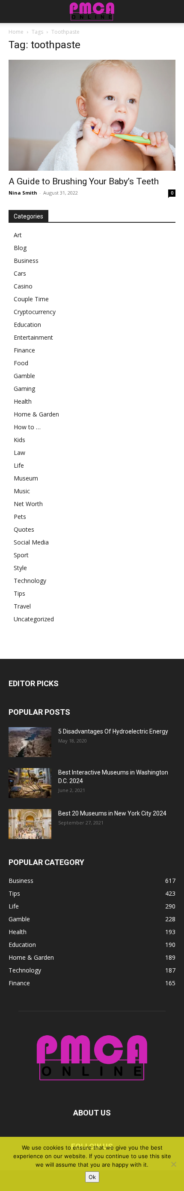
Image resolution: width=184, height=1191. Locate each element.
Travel (22, 606)
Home (16, 31)
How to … (27, 427)
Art (18, 235)
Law (19, 452)
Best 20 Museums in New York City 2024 (112, 813)
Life (19, 465)
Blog (20, 248)
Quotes (24, 529)
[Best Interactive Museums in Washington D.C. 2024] (30, 783)
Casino (23, 286)
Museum (26, 478)
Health (23, 401)
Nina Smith (23, 192)
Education (27, 324)
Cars (20, 273)
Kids (19, 440)
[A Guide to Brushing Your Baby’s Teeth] (92, 115)
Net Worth (28, 504)
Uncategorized (34, 619)
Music (22, 491)
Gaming (24, 388)
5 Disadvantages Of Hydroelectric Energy (113, 731)
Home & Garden (36, 414)
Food (21, 363)
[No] (173, 1164)
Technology (30, 581)
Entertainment (33, 337)
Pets (20, 517)
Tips (19, 593)
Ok (92, 1177)
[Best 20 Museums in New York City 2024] (30, 824)
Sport (21, 555)
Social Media (31, 542)
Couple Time (31, 299)
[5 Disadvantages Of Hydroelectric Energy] (30, 742)
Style (20, 568)
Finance (24, 350)
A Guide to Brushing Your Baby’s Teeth (84, 181)
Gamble (24, 376)
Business (26, 260)
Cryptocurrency (35, 312)
